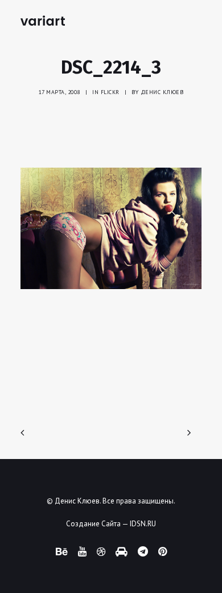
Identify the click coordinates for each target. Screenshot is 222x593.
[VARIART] (42, 20)
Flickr (110, 92)
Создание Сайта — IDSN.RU (111, 524)
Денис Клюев (162, 92)
